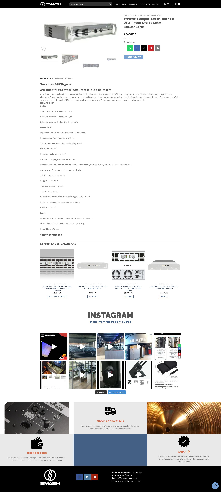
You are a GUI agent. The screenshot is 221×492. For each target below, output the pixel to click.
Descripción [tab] (45, 78)
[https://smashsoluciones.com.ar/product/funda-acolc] (167, 375)
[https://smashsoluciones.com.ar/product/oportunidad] (110, 375)
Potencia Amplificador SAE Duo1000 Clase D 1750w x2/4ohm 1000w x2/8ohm (57, 288)
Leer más (92, 297)
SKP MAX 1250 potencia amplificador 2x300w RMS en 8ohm (92, 287)
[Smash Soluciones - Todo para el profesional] (52, 4)
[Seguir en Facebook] (173, 4)
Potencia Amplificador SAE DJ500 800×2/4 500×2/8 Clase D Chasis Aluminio (128, 288)
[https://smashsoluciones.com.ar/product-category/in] (167, 346)
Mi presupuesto (143, 4)
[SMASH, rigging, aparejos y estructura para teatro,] (82, 346)
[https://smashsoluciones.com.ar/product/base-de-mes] (138, 375)
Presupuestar (133, 57)
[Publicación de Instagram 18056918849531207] (53, 346)
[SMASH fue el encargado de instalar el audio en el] (138, 346)
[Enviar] (110, 4)
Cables (132, 4)
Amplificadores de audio (150, 15)
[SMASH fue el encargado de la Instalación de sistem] (82, 375)
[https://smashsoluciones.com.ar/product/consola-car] (53, 375)
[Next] (116, 32)
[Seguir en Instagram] (176, 4)
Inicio (117, 4)
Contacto (156, 4)
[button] (215, 485)
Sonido (134, 15)
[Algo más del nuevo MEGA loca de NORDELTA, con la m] (110, 346)
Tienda (124, 4)
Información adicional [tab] (62, 78)
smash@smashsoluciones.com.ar (126, 481)
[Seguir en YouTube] (179, 4)
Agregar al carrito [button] (57, 297)
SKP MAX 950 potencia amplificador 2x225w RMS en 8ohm (164, 287)
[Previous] (45, 32)
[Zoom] (43, 49)
